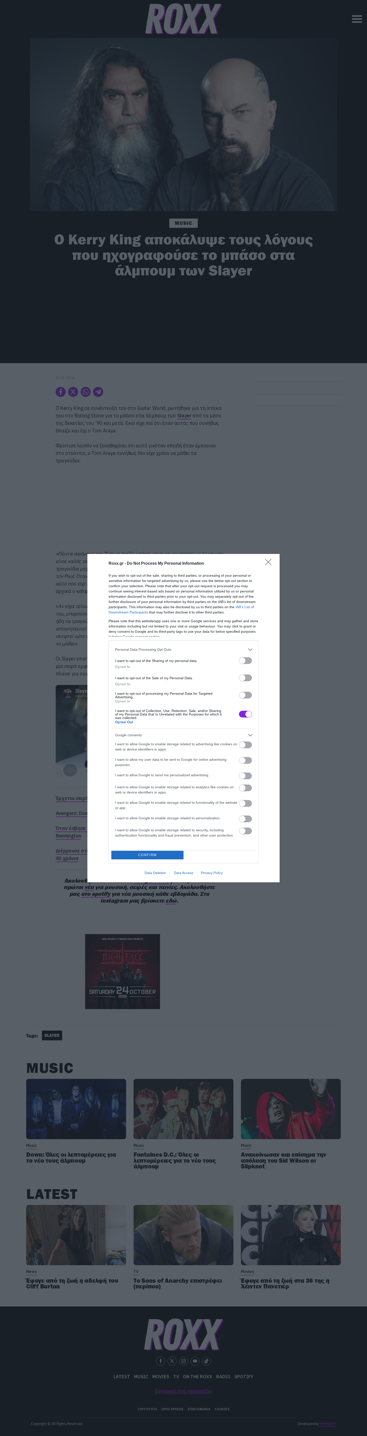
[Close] (270, 563)
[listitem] (183, 649)
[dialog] (183, 718)
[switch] (245, 660)
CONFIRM (147, 855)
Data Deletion (155, 873)
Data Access (183, 873)
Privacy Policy (212, 873)
